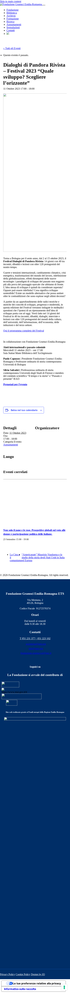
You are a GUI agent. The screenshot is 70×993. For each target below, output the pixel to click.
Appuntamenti (10, 444)
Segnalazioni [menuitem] (13, 27)
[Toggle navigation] (44, 5)
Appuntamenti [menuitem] (14, 24)
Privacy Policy (7, 974)
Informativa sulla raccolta (20, 989)
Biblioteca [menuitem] (12, 12)
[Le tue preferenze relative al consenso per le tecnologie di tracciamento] (64, 987)
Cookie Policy (23, 974)
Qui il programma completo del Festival (23, 330)
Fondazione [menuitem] (13, 9)
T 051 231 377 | (28, 638)
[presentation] (35, 502)
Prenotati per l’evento (15, 384)
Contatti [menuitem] (11, 30)
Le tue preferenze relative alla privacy (37, 983)
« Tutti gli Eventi (12, 48)
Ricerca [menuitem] (10, 21)
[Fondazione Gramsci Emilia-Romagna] (21, 4)
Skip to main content (10, 1)
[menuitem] (8, 33)
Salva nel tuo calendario (24, 410)
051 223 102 (43, 638)
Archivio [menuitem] (11, 15)
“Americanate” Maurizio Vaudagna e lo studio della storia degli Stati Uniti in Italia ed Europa (43, 557)
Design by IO (38, 974)
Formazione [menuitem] (13, 18)
